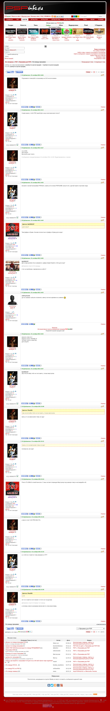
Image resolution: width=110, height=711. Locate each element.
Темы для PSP (54, 694)
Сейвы (48, 25)
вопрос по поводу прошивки (14, 646)
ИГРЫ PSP (44, 19)
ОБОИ (92, 19)
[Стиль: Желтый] (78, 16)
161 (13, 247)
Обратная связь (25, 16)
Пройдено (99, 37)
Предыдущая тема (87, 62)
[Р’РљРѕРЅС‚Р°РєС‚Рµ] (49, 685)
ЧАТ (17, 19)
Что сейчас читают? (99, 51)
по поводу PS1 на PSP (12, 668)
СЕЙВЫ (76, 19)
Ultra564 (88, 38)
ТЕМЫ (85, 19)
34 (13, 134)
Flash (86, 25)
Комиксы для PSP (74, 694)
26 (12, 316)
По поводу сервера (12, 671)
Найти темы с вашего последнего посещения (91, 52)
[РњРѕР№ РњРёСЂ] (58, 685)
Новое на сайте (16, 16)
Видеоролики (73, 25)
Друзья (7, 102)
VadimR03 (10, 40)
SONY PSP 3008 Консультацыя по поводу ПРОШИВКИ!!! (23, 648)
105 (13, 281)
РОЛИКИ (100, 19)
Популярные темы (99, 58)
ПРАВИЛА (47, 16)
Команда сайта (35, 16)
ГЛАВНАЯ (9, 19)
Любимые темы (100, 57)
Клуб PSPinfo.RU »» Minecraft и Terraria (85, 671)
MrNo (99, 38)
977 (13, 313)
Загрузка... (55, 327)
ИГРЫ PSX (67, 19)
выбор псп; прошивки (12, 657)
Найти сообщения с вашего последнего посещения (89, 54)
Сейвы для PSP (64, 694)
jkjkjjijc (77, 40)
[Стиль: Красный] (72, 16)
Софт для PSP (45, 694)
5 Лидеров (98, 25)
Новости (23, 25)
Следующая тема (99, 62)
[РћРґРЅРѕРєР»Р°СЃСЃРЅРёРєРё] (55, 685)
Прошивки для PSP (25, 62)
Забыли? (13, 50)
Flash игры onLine (17, 694)
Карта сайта (88, 694)
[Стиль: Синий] (74, 16)
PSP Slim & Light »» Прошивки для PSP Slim (86, 646)
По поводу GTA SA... (12, 665)
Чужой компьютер (12, 54)
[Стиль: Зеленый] (76, 16)
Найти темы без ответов (97, 55)
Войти (6, 56)
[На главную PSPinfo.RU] (55, 3)
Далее (102, 72)
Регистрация (9, 58)
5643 (13, 244)
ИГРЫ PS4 (34, 19)
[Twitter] (52, 685)
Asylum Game (56, 40)
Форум (82, 694)
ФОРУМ (24, 19)
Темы (36, 25)
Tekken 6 (44, 37)
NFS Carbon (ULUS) (88, 37)
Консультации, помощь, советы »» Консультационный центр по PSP (83, 643)
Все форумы (9, 62)
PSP (16, 62)
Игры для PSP (27, 694)
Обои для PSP (36, 694)
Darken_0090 (44, 38)
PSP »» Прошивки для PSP (81, 648)
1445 (13, 279)
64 (13, 96)
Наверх (103, 107)
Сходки (10, 25)
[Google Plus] (61, 685)
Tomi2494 (66, 40)
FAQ (42, 16)
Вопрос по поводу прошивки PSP (16, 642)
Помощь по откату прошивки (14, 653)
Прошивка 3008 (10, 650)
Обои (61, 25)
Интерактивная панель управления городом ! (55, 329)
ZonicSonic (33, 40)
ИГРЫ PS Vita (56, 19)
